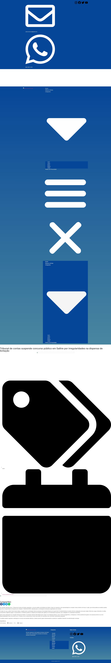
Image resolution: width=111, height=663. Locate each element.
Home (46, 88)
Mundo (49, 166)
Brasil (49, 164)
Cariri (49, 162)
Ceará (49, 163)
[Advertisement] (55, 78)
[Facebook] (79, 2)
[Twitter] (83, 2)
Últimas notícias (49, 90)
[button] (65, 215)
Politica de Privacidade (51, 169)
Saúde (49, 167)
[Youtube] (86, 2)
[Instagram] (76, 2)
